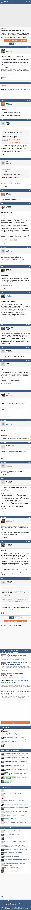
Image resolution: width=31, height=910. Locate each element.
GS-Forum (4, 901)
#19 (29, 541)
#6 (29, 203)
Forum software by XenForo (12, 907)
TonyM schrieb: (5, 130)
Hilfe (13, 904)
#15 (29, 442)
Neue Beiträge (5, 727)
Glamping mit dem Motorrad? (12, 830)
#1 (29, 47)
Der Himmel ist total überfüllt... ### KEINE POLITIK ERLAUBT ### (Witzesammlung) (15, 738)
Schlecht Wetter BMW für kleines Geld (14, 800)
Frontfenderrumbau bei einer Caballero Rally (15, 822)
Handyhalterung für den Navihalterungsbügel (16, 807)
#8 (29, 266)
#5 (29, 190)
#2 (29, 100)
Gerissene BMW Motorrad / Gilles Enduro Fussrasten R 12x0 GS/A (15, 842)
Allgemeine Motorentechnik (11, 797)
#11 (29, 347)
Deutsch (11, 901)
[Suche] (29, 1)
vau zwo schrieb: (6, 169)
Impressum (3, 903)
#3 (29, 119)
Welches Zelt (7, 838)
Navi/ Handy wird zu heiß (10, 818)
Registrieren (15, 723)
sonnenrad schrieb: (6, 588)
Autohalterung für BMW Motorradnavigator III (14, 766)
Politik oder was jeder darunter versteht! (14, 745)
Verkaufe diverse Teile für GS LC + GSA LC (14, 681)
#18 (29, 517)
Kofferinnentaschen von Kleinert (14, 655)
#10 (29, 324)
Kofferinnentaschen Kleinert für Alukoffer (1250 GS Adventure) (14, 663)
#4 (29, 159)
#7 (29, 247)
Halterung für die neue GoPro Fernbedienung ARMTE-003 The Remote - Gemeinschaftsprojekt (16, 846)
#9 (29, 292)
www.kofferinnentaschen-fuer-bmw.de (11, 183)
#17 (29, 478)
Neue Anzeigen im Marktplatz (10, 751)
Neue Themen (5, 787)
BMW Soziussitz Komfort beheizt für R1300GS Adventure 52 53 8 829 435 (16, 754)
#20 (29, 578)
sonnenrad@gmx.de (24, 569)
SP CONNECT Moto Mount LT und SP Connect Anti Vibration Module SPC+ (16, 762)
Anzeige (4, 85)
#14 (29, 420)
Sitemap (9, 903)
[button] (1, 2)
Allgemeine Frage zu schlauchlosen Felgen (15, 804)
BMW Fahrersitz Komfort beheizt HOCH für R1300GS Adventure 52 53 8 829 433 (16, 758)
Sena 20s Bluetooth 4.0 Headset (12, 834)
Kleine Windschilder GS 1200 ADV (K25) (14, 793)
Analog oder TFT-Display (10, 734)
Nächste (17, 43)
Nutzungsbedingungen (17, 903)
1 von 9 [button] (11, 43)
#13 (29, 391)
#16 (29, 462)
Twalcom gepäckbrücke (10, 741)
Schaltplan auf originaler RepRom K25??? (15, 815)
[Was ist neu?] (26, 1)
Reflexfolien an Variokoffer (11, 867)
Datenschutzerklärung (6, 904)
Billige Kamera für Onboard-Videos (13, 852)
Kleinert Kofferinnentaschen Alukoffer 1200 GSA (12, 674)
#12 (29, 360)
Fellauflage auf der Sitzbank (11, 856)
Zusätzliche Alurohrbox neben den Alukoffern (16, 849)
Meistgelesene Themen (8, 828)
